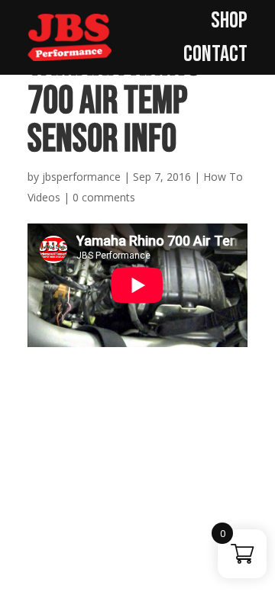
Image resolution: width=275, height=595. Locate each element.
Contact (215, 54)
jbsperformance (81, 176)
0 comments (104, 197)
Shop (229, 20)
